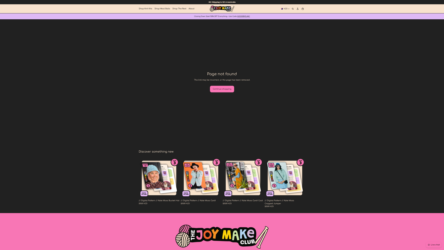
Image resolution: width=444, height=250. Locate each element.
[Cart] (302, 8)
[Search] (292, 8)
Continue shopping (222, 89)
